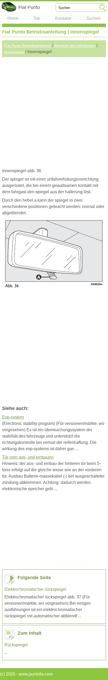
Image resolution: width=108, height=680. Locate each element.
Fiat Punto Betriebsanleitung (27, 45)
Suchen (93, 18)
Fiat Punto (29, 7)
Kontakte (63, 18)
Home (13, 18)
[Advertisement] (54, 111)
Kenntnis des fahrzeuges (74, 45)
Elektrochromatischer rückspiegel (35, 589)
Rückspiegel (14, 52)
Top (36, 18)
